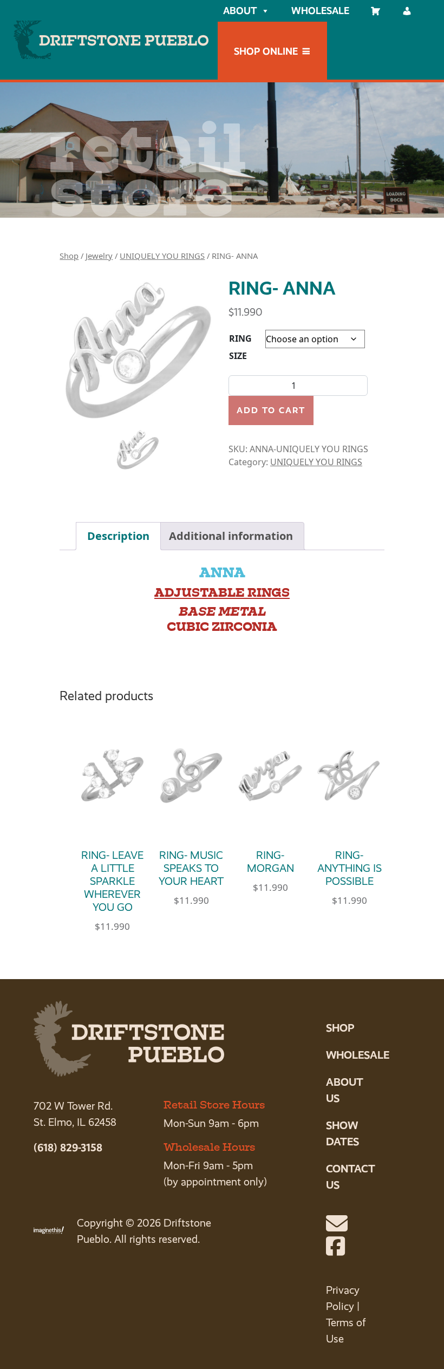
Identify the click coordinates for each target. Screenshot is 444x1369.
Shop (69, 255)
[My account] (407, 11)
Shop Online (266, 51)
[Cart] (375, 11)
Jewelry (99, 255)
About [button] (240, 10)
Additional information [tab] (231, 536)
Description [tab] (118, 536)
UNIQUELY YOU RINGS (162, 255)
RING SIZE (240, 347)
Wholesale (320, 10)
